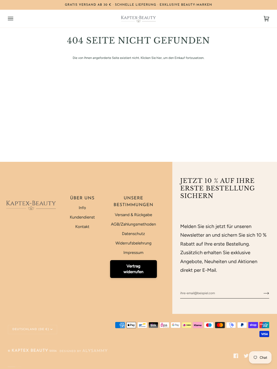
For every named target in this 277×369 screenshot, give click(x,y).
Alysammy (95, 351)
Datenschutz (133, 233)
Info (82, 207)
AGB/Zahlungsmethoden (133, 224)
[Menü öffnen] (16, 19)
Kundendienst (82, 217)
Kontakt (82, 226)
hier (159, 58)
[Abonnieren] (262, 293)
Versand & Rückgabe (133, 214)
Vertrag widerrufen (133, 269)
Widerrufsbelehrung (133, 243)
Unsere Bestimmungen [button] (133, 201)
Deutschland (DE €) (30, 329)
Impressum (133, 252)
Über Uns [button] (82, 198)
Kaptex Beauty (30, 351)
